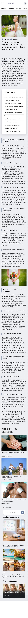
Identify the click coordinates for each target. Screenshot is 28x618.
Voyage (3, 572)
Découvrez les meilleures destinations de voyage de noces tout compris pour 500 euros (13, 576)
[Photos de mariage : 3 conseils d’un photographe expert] (14, 466)
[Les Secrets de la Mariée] (10, 3)
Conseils (3, 480)
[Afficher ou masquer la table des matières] (19, 92)
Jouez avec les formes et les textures (13, 97)
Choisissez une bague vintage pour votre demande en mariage (12, 453)
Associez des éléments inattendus (13, 103)
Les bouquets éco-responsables (13, 119)
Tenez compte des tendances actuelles (14, 116)
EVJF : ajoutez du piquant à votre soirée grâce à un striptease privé (13, 500)
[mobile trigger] (2, 3)
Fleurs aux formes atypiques (12, 100)
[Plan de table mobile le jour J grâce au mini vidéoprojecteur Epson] (14, 530)
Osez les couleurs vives (11, 109)
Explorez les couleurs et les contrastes (14, 106)
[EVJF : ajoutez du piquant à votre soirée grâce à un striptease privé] (14, 490)
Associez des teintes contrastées (13, 112)
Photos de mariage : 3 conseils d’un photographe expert (11, 476)
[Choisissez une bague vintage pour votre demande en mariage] (14, 443)
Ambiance (15, 39)
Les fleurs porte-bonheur (11, 128)
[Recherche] (22, 3)
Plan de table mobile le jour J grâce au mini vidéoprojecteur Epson (13, 546)
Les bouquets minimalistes (12, 122)
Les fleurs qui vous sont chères (13, 131)
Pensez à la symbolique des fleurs (12, 125)
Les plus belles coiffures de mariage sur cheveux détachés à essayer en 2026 (13, 592)
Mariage (3, 456)
